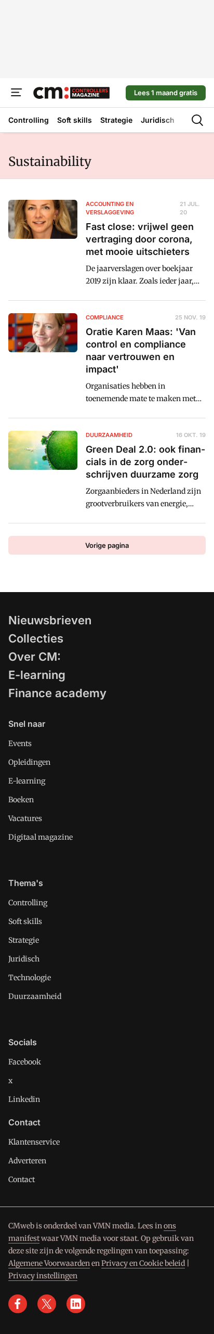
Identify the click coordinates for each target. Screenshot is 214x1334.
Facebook (24, 1062)
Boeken (21, 799)
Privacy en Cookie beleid (143, 1263)
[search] (197, 120)
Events (20, 743)
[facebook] (17, 1303)
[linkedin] (75, 1303)
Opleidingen (29, 762)
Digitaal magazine (40, 837)
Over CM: (34, 656)
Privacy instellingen (42, 1275)
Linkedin (24, 1099)
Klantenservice (34, 1142)
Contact (21, 1179)
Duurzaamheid (34, 996)
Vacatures (25, 818)
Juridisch (23, 959)
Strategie (23, 940)
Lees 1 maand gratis (165, 92)
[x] (46, 1303)
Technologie (29, 977)
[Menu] (16, 92)
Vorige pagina (107, 545)
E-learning (36, 675)
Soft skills (25, 921)
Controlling (27, 902)
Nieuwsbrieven (49, 620)
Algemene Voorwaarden (49, 1263)
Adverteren (27, 1160)
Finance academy (57, 693)
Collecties (35, 638)
